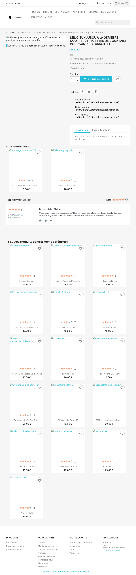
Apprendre (79, 11)
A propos (42, 553)
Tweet (89, 91)
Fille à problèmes (109, 281)
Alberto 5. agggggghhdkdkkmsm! (27, 374)
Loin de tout (68, 374)
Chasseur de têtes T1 (68, 420)
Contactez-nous (15, 3)
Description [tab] (82, 130)
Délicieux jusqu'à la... (68, 185)
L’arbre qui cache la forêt (27, 327)
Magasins (42, 566)
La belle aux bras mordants (68, 281)
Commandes (76, 546)
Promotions (11, 542)
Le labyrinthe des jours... (27, 466)
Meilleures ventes (14, 549)
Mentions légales (46, 546)
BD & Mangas (108, 11)
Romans (93, 11)
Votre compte (78, 537)
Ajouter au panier (96, 79)
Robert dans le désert (109, 374)
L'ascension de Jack (68, 466)
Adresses (74, 553)
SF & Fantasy (62, 11)
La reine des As (109, 327)
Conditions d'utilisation (48, 549)
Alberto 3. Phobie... (67, 327)
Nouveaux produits (15, 546)
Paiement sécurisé (46, 556)
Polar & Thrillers (41, 11)
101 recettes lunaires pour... (109, 420)
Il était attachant (26, 281)
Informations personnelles (82, 542)
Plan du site (43, 563)
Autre (48, 17)
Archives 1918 (27, 513)
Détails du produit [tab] (101, 130)
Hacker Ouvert (109, 466)
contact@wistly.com (111, 550)
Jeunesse (36, 17)
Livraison (42, 542)
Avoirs (73, 549)
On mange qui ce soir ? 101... (25, 185)
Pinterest (95, 91)
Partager (82, 91)
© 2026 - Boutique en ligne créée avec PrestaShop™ (68, 571)
